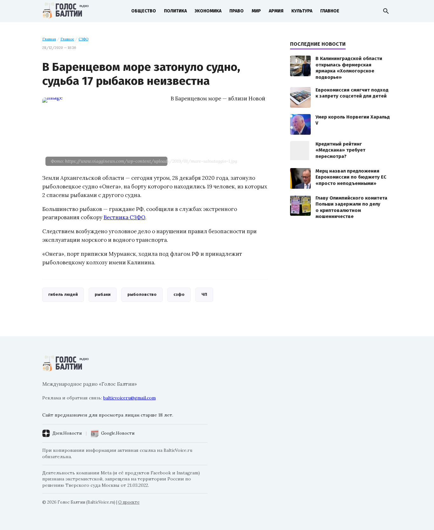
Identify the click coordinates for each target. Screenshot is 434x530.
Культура (301, 11)
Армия (276, 11)
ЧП (204, 294)
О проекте (128, 502)
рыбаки (103, 294)
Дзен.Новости (67, 433)
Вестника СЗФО (124, 217)
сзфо (179, 294)
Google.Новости (117, 433)
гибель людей (63, 294)
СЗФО (83, 39)
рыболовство (142, 294)
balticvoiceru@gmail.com (129, 398)
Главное (329, 11)
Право (236, 11)
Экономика (208, 11)
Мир (256, 11)
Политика (175, 11)
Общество (143, 11)
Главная (49, 39)
